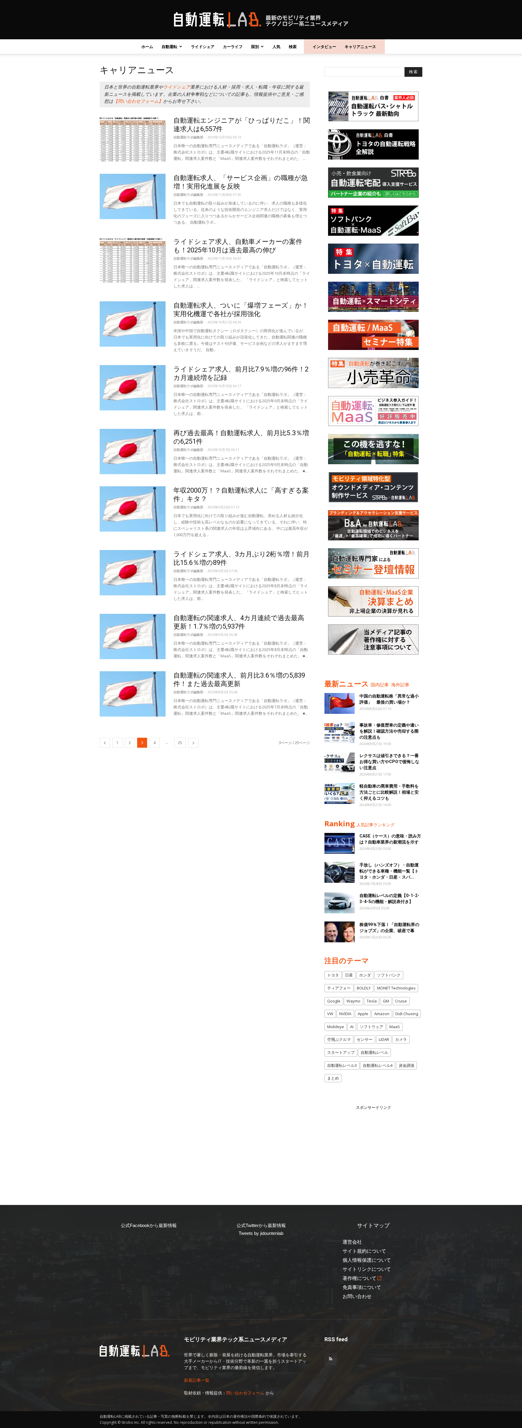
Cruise (401, 1001)
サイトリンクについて (367, 1269)
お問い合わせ (357, 1296)
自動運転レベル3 (342, 1065)
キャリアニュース (360, 46)
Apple (363, 1013)
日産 (349, 975)
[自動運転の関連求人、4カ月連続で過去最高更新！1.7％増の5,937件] (133, 636)
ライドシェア (202, 46)
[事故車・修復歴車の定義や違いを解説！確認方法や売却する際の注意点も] (339, 732)
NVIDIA (345, 1013)
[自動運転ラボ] (261, 20)
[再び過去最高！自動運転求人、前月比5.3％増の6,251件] (133, 451)
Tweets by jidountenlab (261, 1233)
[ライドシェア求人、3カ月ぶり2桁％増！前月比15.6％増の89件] (133, 572)
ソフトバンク (389, 975)
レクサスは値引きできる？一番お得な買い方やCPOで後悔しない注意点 (389, 761)
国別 (255, 46)
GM (386, 1001)
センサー (364, 1039)
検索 (293, 46)
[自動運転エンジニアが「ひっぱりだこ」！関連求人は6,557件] (133, 139)
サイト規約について (364, 1251)
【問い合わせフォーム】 (138, 101)
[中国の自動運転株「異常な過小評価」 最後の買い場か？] (339, 703)
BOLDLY (364, 988)
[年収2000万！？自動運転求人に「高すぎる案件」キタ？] (133, 509)
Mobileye (335, 1026)
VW (330, 1013)
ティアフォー (339, 988)
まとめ (333, 1078)
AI (351, 1026)
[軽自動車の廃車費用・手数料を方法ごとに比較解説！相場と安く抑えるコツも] (339, 793)
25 (180, 742)
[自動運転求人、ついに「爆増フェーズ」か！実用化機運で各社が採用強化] (133, 324)
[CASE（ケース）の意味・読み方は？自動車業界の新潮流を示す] (339, 843)
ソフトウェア (371, 1026)
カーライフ (233, 46)
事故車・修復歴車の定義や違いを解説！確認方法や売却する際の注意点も (389, 731)
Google (333, 1001)
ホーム (147, 46)
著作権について (359, 1278)
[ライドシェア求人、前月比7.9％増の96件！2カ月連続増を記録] (133, 387)
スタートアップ (341, 1052)
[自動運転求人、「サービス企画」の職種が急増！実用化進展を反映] (133, 196)
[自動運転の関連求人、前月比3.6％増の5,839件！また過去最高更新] (133, 694)
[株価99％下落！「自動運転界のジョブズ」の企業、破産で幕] (339, 931)
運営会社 (352, 1242)
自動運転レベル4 (377, 1065)
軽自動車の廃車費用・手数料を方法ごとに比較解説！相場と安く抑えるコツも (389, 792)
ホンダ (365, 975)
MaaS (394, 1026)
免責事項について (362, 1287)
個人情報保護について (367, 1260)
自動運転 (169, 46)
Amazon (381, 1013)
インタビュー (324, 46)
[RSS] (330, 1359)
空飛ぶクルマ (339, 1039)
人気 (276, 46)
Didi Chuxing (406, 1013)
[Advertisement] (373, 1148)
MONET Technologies (396, 988)
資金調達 (406, 1065)
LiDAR (384, 1039)
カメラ (401, 1039)
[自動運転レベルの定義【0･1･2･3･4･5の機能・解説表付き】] (339, 902)
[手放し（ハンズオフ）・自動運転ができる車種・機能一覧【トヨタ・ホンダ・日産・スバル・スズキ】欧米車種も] (339, 872)
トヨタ (333, 975)
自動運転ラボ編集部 (188, 137)
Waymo (353, 1001)
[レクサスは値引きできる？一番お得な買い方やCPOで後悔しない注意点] (339, 763)
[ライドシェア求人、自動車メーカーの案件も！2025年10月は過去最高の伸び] (133, 260)
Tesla (372, 1001)
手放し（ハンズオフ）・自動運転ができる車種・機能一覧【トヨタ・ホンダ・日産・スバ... (389, 871)
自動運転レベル (374, 1052)
